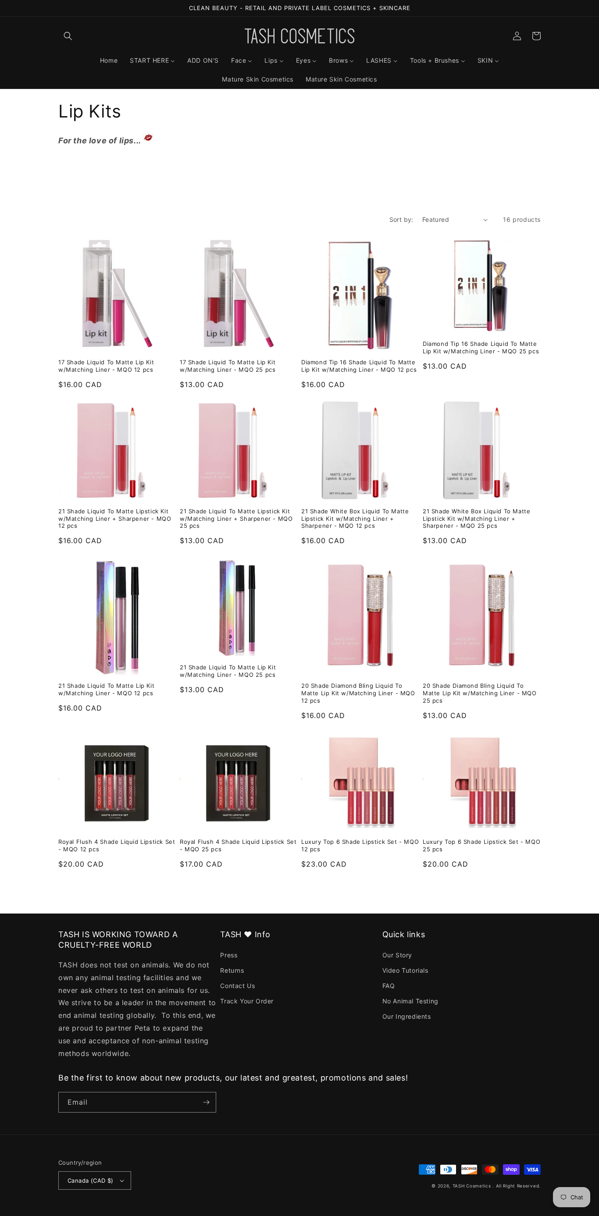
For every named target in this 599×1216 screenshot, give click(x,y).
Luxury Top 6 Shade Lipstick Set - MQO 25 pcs (481, 845)
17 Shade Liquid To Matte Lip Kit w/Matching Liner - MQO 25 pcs (227, 366)
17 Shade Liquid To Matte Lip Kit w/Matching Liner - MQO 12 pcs (106, 366)
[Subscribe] (206, 1102)
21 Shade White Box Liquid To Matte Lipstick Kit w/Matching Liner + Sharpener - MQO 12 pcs (355, 519)
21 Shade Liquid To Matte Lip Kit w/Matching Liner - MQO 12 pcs (106, 689)
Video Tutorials (405, 970)
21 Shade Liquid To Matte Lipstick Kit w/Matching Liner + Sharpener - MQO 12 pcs (114, 519)
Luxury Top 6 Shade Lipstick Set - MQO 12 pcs (360, 845)
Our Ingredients (406, 1016)
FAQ (388, 985)
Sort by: (401, 219)
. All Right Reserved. (516, 1185)
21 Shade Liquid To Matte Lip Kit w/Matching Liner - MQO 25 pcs (228, 671)
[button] (68, 36)
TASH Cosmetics (472, 1185)
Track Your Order (247, 1001)
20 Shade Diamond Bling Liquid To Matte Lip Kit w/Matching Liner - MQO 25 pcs (480, 693)
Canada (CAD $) (91, 1180)
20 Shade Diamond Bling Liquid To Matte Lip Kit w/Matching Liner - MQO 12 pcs (358, 693)
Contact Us (237, 985)
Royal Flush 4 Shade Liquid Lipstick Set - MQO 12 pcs (116, 845)
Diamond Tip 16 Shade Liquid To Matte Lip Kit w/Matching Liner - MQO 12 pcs (359, 366)
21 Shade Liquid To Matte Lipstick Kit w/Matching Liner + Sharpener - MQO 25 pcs (236, 519)
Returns (232, 970)
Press (228, 955)
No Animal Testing (410, 1001)
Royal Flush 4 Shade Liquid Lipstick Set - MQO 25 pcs (238, 845)
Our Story (397, 955)
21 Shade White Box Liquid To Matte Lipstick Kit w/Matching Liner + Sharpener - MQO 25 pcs (476, 519)
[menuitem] (109, 60)
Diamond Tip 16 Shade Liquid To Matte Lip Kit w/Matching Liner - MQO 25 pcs (481, 347)
